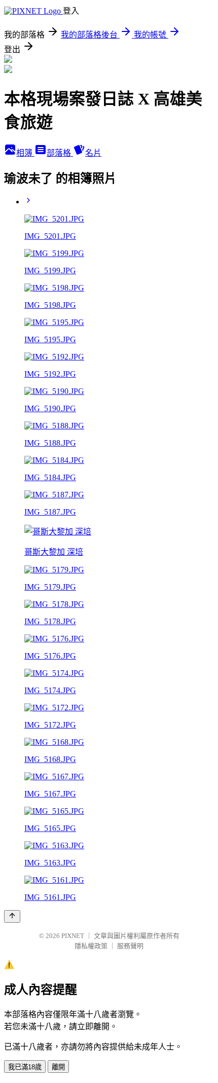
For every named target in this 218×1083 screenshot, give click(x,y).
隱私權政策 (91, 946)
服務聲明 (130, 946)
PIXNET (72, 936)
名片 (93, 153)
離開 (58, 1067)
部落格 (60, 153)
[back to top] (12, 916)
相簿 (25, 153)
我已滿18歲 (25, 1067)
